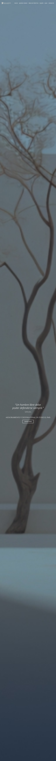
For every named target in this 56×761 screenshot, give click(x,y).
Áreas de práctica (33, 3)
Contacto (51, 3)
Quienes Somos (23, 3)
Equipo (41, 3)
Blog (46, 3)
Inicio (16, 3)
